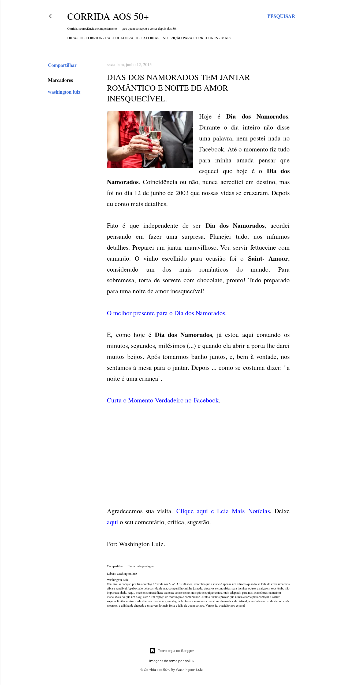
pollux (189, 661)
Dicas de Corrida (84, 37)
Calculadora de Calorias (132, 37)
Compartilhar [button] (62, 65)
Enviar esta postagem (141, 566)
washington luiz (64, 91)
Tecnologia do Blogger (176, 651)
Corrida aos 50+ (108, 16)
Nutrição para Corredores (190, 37)
